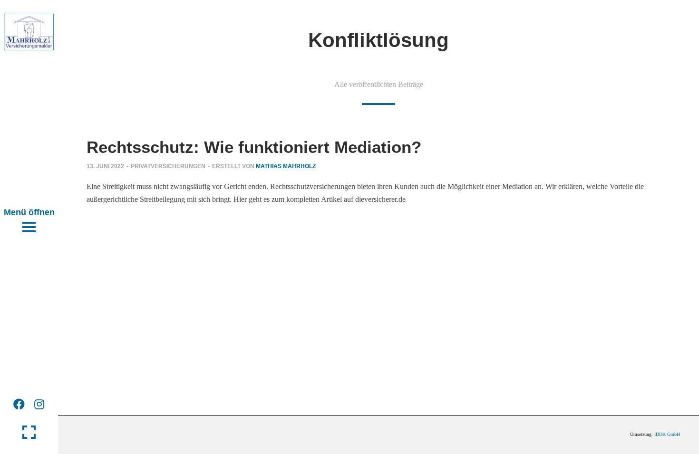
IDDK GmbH (667, 434)
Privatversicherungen (168, 166)
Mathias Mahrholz (286, 166)
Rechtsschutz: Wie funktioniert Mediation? (254, 147)
